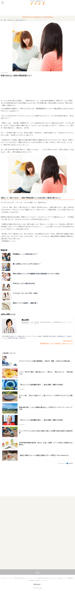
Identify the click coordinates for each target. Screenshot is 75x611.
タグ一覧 (44, 580)
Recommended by (62, 463)
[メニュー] (2, 3)
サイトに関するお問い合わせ (18, 578)
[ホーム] (2, 20)
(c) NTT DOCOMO (37, 588)
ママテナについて (5, 578)
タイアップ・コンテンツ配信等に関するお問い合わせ (39, 578)
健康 (5, 20)
